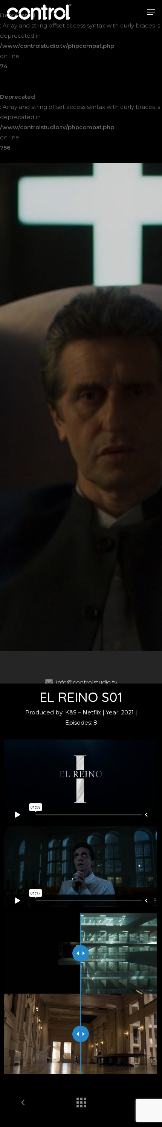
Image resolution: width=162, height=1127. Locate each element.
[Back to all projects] (81, 1100)
